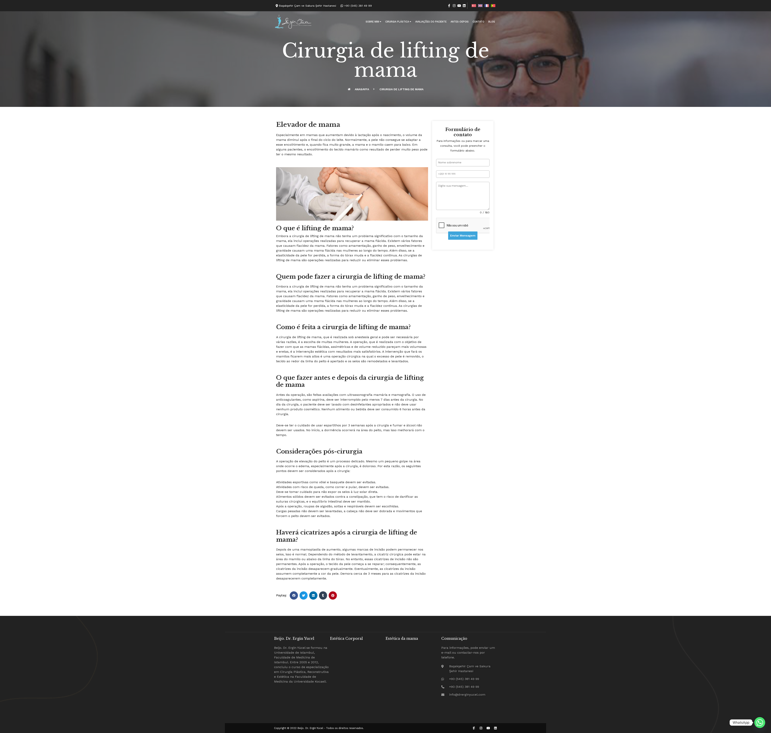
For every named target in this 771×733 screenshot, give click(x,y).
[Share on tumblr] (323, 595)
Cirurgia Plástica (397, 21)
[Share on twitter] (304, 595)
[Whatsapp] (759, 722)
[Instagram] (454, 5)
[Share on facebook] (294, 595)
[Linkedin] (464, 5)
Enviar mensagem (462, 235)
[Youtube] (459, 5)
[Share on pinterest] (333, 595)
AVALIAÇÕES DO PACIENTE (431, 21)
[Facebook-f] (449, 5)
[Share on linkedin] (313, 595)
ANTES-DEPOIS (460, 21)
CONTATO (478, 21)
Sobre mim (372, 21)
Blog (491, 21)
